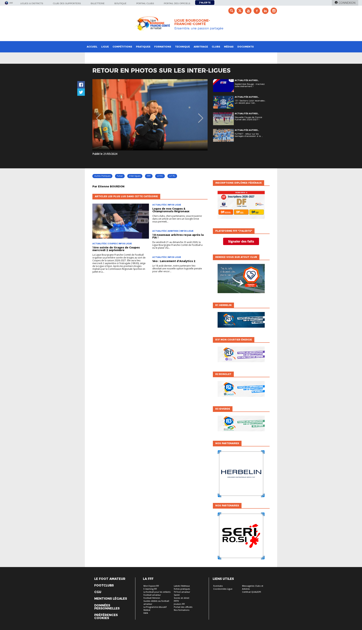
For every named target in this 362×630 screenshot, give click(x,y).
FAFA (145, 613)
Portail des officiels (177, 3)
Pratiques (143, 46)
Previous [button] (98, 115)
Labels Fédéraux (182, 586)
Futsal (120, 176)
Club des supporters (67, 3)
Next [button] (200, 115)
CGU (97, 592)
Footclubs (104, 585)
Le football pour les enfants (157, 592)
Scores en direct (181, 598)
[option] (150, 114)
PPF (149, 176)
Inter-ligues (134, 176)
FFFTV (176, 601)
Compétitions (122, 46)
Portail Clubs (145, 3)
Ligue (105, 46)
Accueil (92, 46)
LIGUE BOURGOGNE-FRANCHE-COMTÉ (192, 22)
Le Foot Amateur (109, 578)
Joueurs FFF (179, 604)
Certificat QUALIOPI (251, 592)
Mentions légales (110, 598)
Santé (176, 595)
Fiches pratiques (182, 589)
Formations (162, 46)
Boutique (120, 3)
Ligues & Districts (31, 3)
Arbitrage (201, 46)
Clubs (216, 46)
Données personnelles (107, 607)
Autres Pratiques (102, 176)
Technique (182, 46)
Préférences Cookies (106, 617)
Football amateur (152, 595)
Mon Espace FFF (151, 586)
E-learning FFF (150, 589)
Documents (245, 46)
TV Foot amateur (182, 592)
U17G (172, 176)
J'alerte (205, 2)
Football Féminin (151, 598)
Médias (229, 46)
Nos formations (181, 610)
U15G (160, 176)
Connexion (347, 3)
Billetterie (98, 3)
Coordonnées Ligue (222, 589)
